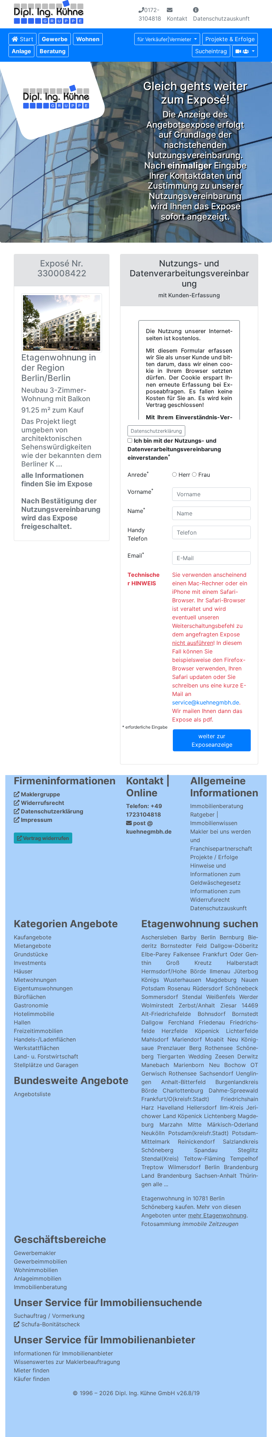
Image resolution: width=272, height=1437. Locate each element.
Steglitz (248, 1150)
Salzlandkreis (240, 1141)
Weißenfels (220, 996)
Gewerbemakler (35, 1252)
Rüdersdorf (208, 988)
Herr (183, 474)
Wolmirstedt (157, 1005)
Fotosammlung (189, 1223)
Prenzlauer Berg (179, 1047)
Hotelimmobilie (34, 1013)
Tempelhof (244, 1158)
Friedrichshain (239, 1098)
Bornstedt (245, 1013)
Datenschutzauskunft (221, 18)
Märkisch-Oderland (232, 1124)
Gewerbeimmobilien (40, 1261)
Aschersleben (159, 937)
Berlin (208, 937)
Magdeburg (221, 979)
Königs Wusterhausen (171, 979)
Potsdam (153, 988)
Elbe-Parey (156, 954)
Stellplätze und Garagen (46, 1064)
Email (136, 555)
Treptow (152, 1167)
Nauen (249, 979)
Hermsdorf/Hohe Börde (173, 971)
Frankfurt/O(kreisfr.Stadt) (175, 1098)
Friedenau (212, 1022)
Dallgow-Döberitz (234, 945)
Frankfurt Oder (223, 954)
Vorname (140, 491)
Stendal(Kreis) (160, 1158)
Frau (203, 474)
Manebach (155, 1064)
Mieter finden (31, 1370)
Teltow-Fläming (204, 1158)
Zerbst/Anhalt (196, 1005)
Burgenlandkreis (236, 1081)
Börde (149, 1090)
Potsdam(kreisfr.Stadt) (198, 1133)
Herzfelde (175, 1030)
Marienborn (189, 1064)
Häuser (23, 971)
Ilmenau (220, 971)
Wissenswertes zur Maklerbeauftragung (67, 1361)
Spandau (205, 1150)
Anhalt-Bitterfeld (183, 1081)
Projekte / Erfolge (214, 857)
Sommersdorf (159, 996)
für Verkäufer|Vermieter (165, 39)
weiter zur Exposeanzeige (212, 740)
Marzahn (170, 1124)
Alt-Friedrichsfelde (166, 1013)
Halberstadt (242, 962)
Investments (30, 962)
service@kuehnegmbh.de (205, 702)
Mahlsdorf (155, 1039)
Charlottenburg (183, 1090)
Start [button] (25, 39)
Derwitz (247, 1056)
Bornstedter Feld (183, 945)
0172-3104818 (149, 14)
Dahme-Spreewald (233, 1090)
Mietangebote (32, 945)
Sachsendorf (216, 1073)
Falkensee (186, 954)
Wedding (200, 1056)
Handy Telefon (137, 534)
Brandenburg (241, 1167)
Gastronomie (31, 1005)
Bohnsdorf (212, 1013)
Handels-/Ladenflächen (45, 1039)
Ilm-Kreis (231, 1107)
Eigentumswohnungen (43, 988)
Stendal (192, 996)
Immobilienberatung (216, 805)
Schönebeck (241, 988)
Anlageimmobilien (37, 1278)
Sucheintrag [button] (211, 51)
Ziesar (228, 1005)
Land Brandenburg (166, 1175)
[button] (55, 39)
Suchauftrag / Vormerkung (49, 1315)
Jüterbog (246, 971)
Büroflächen (30, 996)
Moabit (214, 1039)
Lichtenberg (220, 1116)
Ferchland (181, 1022)
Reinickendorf (196, 1141)
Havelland (170, 1107)
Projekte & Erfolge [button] (230, 39)
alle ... (160, 1184)
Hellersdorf (202, 1107)
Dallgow (152, 1022)
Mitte (195, 1124)
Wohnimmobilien (36, 1269)
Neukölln (153, 1133)
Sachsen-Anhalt (216, 1175)
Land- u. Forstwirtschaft (46, 1056)
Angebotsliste (32, 1094)
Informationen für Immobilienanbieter (63, 1353)
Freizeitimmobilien (38, 1030)
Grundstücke (31, 954)
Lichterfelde (242, 1030)
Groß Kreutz (189, 962)
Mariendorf (187, 1039)
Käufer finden (32, 1378)
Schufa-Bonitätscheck (49, 1324)
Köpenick (207, 1030)
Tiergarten (171, 1056)
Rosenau (179, 988)
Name (136, 510)
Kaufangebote (32, 937)
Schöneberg (157, 1150)
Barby (189, 937)
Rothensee (219, 1047)
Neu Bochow (227, 1064)
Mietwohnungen (35, 979)
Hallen (22, 1022)
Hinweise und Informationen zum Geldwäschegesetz (215, 874)
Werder (248, 996)
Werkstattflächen (36, 1047)
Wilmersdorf (184, 1167)
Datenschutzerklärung (156, 431)
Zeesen (224, 1056)
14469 (250, 1005)
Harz (147, 1107)
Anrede (138, 474)
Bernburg (232, 937)
